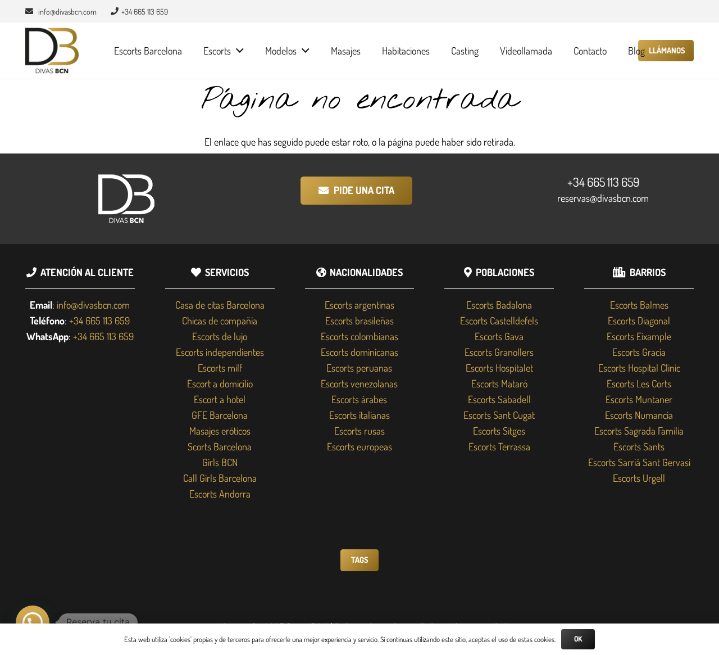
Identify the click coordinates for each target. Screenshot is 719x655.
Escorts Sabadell (499, 399)
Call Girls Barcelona (220, 478)
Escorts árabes (359, 399)
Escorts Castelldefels (499, 320)
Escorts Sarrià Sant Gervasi (639, 462)
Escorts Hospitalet (499, 368)
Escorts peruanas (359, 368)
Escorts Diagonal (639, 320)
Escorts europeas (359, 446)
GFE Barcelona (220, 415)
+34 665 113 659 (603, 181)
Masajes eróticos (220, 430)
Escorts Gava (499, 336)
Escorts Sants (639, 446)
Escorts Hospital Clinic (639, 368)
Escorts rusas (359, 430)
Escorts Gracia (639, 352)
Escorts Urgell (639, 478)
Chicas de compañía (219, 320)
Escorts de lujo (219, 336)
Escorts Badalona (499, 305)
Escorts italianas (359, 415)
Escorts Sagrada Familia (639, 430)
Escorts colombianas (359, 336)
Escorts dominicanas (359, 352)
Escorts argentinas (359, 305)
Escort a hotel (219, 399)
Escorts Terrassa (499, 446)
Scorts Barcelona (220, 446)
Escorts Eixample (639, 336)
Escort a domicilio (220, 383)
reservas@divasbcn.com (603, 198)
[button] (237, 50)
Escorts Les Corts (639, 383)
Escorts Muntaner (639, 399)
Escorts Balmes (639, 305)
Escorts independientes (220, 352)
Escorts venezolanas (359, 383)
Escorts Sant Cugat (499, 415)
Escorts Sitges (499, 430)
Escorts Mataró (499, 383)
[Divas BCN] (52, 51)
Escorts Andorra (220, 493)
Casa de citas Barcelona (220, 305)
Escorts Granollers (499, 352)
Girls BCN (220, 462)
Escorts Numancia (639, 415)
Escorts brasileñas (359, 320)
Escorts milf (220, 368)
